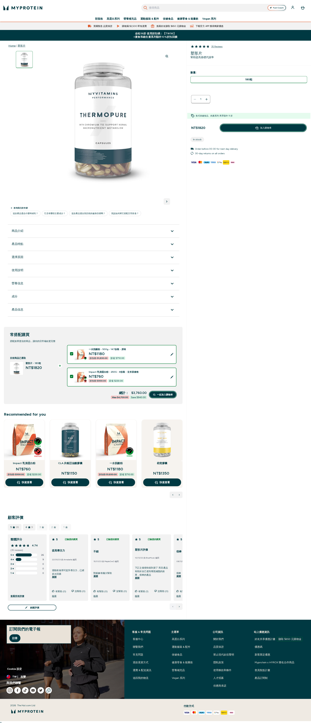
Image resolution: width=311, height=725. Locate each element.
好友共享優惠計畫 (278, 639)
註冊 (14, 638)
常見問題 (138, 654)
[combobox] (214, 8)
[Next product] (179, 495)
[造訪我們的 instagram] (9, 690)
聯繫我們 (138, 646)
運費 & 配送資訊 (142, 670)
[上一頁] (173, 606)
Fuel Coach (278, 8)
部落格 (99, 18)
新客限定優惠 (262, 654)
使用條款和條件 (222, 670)
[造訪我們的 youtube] (33, 690)
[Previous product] (173, 495)
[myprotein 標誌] (22, 8)
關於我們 (218, 639)
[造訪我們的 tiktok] (25, 690)
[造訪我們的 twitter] (41, 690)
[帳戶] (293, 8)
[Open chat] (48, 690)
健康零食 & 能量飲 (187, 18)
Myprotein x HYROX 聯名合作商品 (274, 662)
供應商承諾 (219, 685)
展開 (54, 577)
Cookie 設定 (14, 668)
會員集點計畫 (262, 670)
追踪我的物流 (140, 678)
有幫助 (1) (143, 591)
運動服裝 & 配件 (149, 18)
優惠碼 (258, 646)
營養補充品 (130, 18)
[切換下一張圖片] (167, 201)
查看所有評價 (17, 596)
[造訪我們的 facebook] (17, 690)
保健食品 (168, 18)
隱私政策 (218, 662)
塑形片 (21, 45)
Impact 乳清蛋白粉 (24, 463)
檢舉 (54, 596)
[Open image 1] (24, 59)
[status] (200, 99)
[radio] (248, 79)
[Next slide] (182, 460)
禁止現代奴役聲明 (223, 654)
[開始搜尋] (145, 8)
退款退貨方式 (140, 662)
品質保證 (218, 646)
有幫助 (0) (60, 591)
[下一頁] (179, 606)
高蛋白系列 (113, 18)
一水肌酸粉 (116, 463)
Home (12, 45)
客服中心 (138, 639)
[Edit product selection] (171, 354)
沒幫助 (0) (80, 591)
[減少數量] (194, 99)
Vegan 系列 (209, 18)
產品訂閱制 (261, 678)
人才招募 (218, 678)
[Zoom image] (166, 56)
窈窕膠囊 (162, 463)
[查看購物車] (303, 8)
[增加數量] (206, 99)
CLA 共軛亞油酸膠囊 (70, 463)
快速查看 (27, 482)
